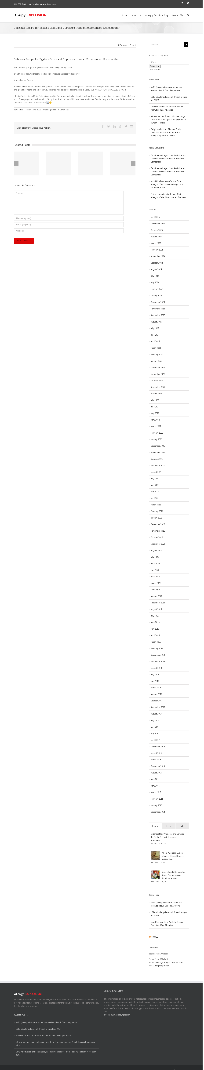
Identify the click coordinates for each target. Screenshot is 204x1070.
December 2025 (158, 223)
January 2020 (156, 596)
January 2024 (156, 295)
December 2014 (158, 812)
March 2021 (156, 504)
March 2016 (156, 759)
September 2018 (158, 661)
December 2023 (158, 302)
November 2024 (158, 256)
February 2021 (157, 511)
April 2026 (155, 217)
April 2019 (155, 635)
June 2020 (155, 563)
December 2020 (158, 524)
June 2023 (155, 335)
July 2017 (155, 720)
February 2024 (157, 289)
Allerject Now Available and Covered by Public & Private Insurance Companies (168, 158)
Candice (19, 110)
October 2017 (157, 700)
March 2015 (156, 792)
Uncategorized (49, 110)
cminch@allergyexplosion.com (43, 4)
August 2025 (156, 236)
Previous (123, 45)
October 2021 (157, 459)
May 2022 (155, 413)
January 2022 (156, 439)
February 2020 (157, 589)
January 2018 (156, 694)
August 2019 (156, 609)
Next (132, 45)
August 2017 (156, 713)
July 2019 (155, 615)
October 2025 (157, 230)
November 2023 (158, 308)
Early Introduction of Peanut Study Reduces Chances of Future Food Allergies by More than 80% (166, 132)
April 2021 (155, 498)
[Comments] (182, 826)
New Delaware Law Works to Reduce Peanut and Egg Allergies (43, 1035)
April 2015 (155, 785)
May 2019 (155, 628)
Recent (168, 826)
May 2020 (155, 570)
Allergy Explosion (161, 965)
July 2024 (155, 276)
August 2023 (156, 321)
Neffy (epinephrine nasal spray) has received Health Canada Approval (46, 1022)
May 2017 (155, 733)
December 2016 (158, 746)
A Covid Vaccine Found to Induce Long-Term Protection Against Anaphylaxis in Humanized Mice (168, 119)
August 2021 (156, 472)
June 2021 (155, 485)
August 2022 (156, 393)
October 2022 (157, 380)
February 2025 (157, 249)
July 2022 (155, 400)
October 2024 (157, 262)
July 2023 (155, 328)
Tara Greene (19, 86)
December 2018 (158, 655)
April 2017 (155, 740)
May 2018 (155, 681)
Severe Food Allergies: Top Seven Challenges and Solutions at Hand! (167, 184)
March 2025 (156, 243)
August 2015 (156, 772)
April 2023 (155, 341)
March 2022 (156, 426)
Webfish (158, 70)
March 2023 (156, 348)
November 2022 (158, 374)
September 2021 (158, 465)
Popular (155, 826)
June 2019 (155, 622)
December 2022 (158, 367)
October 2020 (157, 537)
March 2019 (156, 642)
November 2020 (158, 531)
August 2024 (156, 269)
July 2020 (155, 557)
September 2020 (158, 544)
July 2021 (155, 478)
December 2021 (158, 446)
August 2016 (156, 753)
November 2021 (158, 452)
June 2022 (155, 406)
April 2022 (155, 419)
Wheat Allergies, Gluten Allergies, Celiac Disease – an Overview (173, 856)
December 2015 (158, 766)
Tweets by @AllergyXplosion (117, 1014)
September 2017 (158, 707)
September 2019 (158, 602)
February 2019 (157, 648)
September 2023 (158, 315)
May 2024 (155, 282)
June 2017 (155, 727)
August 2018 (156, 668)
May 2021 (155, 491)
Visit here (155, 194)
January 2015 (156, 805)
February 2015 (157, 799)
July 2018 (155, 674)
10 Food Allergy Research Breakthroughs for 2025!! (38, 1029)
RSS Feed (155, 937)
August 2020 (156, 550)
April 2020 (155, 576)
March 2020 (156, 583)
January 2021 (156, 517)
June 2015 (155, 779)
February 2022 (157, 433)
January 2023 (156, 361)
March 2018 (156, 687)
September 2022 (158, 387)
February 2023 (157, 354)
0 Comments (63, 110)
